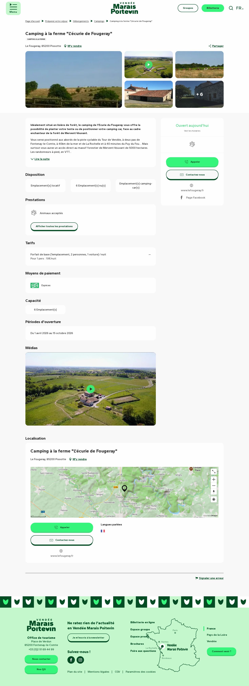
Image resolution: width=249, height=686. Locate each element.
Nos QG (41, 669)
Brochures (137, 643)
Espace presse (139, 636)
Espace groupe (140, 629)
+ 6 (199, 94)
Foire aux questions (143, 650)
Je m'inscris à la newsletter (88, 637)
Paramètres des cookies (141, 671)
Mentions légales (98, 671)
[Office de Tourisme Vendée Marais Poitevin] (124, 8)
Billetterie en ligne (142, 622)
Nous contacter (41, 658)
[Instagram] (80, 661)
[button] (230, 8)
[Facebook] (71, 661)
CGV (117, 671)
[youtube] (91, 389)
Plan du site (74, 671)
